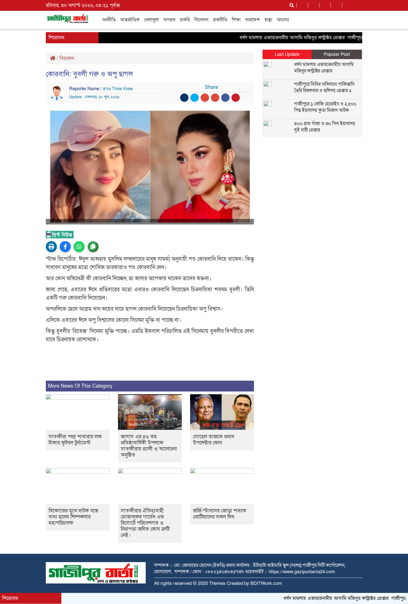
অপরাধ (169, 20)
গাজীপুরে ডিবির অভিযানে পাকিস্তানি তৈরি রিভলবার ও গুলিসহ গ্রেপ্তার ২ (324, 87)
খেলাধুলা (151, 20)
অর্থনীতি (109, 20)
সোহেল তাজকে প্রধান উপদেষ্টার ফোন (213, 439)
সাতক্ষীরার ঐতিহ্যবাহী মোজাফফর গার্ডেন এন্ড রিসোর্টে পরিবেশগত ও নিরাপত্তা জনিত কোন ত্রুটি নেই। (145, 523)
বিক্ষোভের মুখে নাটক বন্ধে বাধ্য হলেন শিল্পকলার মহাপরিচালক (74, 517)
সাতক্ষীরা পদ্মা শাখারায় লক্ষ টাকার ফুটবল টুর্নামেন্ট (75, 439)
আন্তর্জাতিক (130, 20)
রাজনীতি (220, 20)
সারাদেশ (252, 20)
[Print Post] (51, 246)
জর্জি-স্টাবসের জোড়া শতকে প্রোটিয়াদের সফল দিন (219, 513)
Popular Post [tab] (337, 54)
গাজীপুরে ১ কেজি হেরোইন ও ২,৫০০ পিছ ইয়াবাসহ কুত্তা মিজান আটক (325, 107)
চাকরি (185, 20)
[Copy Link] (93, 246)
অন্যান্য (283, 20)
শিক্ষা (236, 20)
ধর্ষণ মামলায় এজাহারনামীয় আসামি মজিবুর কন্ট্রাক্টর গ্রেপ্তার (279, 37)
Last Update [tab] (287, 54)
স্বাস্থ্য (268, 20)
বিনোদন (201, 20)
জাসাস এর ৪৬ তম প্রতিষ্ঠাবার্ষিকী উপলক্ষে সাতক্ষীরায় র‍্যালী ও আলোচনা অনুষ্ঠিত (149, 446)
